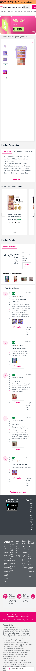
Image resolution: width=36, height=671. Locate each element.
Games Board (18, 551)
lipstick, (5, 627)
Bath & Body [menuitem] (28, 11)
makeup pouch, (14, 654)
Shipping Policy (24, 615)
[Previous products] (3, 214)
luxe (19, 7)
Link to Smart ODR (6, 580)
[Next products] (32, 214)
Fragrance (31, 571)
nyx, (16, 660)
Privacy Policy (25, 616)
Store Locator (12, 555)
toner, (15, 639)
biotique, (25, 629)
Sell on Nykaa (12, 569)
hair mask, (23, 635)
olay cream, (14, 645)
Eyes (16, 37)
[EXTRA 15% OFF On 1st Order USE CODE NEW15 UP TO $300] (18, 25)
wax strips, (14, 646)
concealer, (11, 629)
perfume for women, (13, 631)
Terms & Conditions (12, 615)
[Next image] (7, 78)
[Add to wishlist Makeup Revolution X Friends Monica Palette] (32, 42)
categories (7, 7)
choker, (22, 652)
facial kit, (24, 631)
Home (4, 37)
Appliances (31, 559)
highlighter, (12, 627)
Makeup (10, 37)
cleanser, (11, 641)
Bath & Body (29, 555)
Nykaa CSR (5, 563)
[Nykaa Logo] (1, 6)
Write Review (27, 266)
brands (14, 7)
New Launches (24, 551)
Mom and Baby (29, 563)
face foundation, (15, 650)
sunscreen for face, (12, 648)
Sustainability (7, 567)
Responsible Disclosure (7, 570)
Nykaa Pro (24, 564)
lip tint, (25, 645)
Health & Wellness (30, 567)
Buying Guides (18, 555)
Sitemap (24, 567)
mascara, (9, 643)
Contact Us (12, 545)
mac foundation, (14, 652)
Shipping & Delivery (12, 564)
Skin (29, 549)
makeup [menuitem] (3, 11)
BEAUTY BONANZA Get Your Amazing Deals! (16, 2)
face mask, (18, 629)
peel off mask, (23, 662)
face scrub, (13, 664)
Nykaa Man (24, 555)
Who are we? (5, 548)
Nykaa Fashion (24, 560)
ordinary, (9, 639)
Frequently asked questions (13, 550)
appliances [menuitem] (19, 11)
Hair (29, 552)
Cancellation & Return (13, 559)
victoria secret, (13, 633)
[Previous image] (4, 78)
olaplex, (22, 654)
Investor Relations (6, 574)
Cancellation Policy (12, 616)
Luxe (29, 576)
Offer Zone (23, 547)
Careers (6, 552)
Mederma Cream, (12, 666)
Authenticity (7, 555)
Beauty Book (18, 547)
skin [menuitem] (8, 11)
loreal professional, (18, 643)
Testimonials (7, 560)
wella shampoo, (11, 656)
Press (5, 558)
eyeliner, (17, 635)
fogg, (20, 645)
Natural (30, 574)
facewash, (11, 660)
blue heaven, (14, 662)
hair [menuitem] (12, 11)
